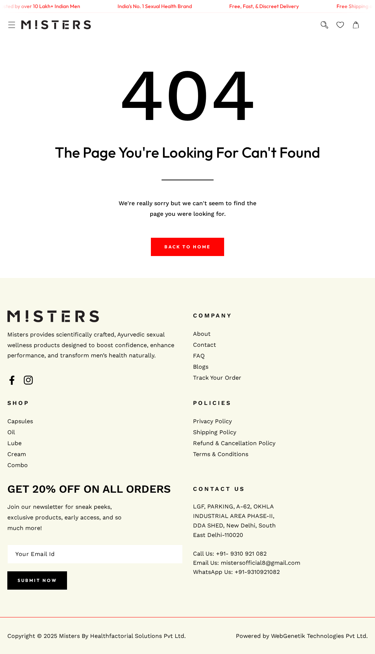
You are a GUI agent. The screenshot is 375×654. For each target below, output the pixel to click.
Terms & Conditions (220, 454)
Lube (14, 443)
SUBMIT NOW (37, 580)
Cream (16, 454)
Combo (17, 465)
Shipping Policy (214, 432)
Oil (11, 432)
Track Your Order (217, 377)
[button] (11, 24)
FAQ (199, 355)
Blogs (200, 366)
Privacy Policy (212, 421)
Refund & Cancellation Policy (234, 443)
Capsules (20, 421)
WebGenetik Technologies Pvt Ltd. (319, 635)
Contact (204, 344)
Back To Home (187, 246)
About (202, 333)
